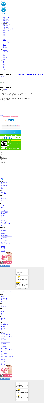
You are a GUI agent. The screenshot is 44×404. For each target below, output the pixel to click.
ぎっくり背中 (3, 206)
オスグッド (4, 67)
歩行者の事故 (3, 242)
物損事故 (4, 35)
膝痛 (1, 217)
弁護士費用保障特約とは (6, 22)
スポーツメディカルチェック (6, 42)
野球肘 (2, 200)
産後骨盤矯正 (4, 40)
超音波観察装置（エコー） (4, 182)
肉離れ (3, 44)
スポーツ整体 (3, 184)
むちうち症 (4, 46)
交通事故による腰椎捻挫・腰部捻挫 (5, 342)
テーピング (2, 187)
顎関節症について (3, 193)
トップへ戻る (1, 178)
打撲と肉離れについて (4, 213)
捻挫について (4, 64)
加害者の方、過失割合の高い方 (5, 235)
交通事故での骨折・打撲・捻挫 (6, 24)
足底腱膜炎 (4, 65)
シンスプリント (5, 62)
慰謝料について (3, 225)
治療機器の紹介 (3, 70)
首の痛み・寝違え (5, 47)
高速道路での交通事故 (4, 237)
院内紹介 (6, 89)
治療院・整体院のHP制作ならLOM (9, 291)
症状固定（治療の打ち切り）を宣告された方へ (7, 243)
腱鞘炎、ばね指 (3, 197)
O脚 (3, 66)
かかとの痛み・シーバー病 (6, 61)
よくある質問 (3, 69)
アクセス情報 (3, 250)
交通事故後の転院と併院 (6, 20)
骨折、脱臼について (5, 51)
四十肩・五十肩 (5, 50)
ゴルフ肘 (4, 55)
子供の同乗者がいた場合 (6, 30)
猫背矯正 (4, 39)
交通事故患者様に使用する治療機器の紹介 (8, 19)
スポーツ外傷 (4, 45)
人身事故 (4, 34)
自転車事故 (4, 33)
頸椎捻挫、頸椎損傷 (5, 25)
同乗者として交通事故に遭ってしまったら (8, 28)
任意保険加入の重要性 (4, 222)
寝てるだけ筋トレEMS (5, 41)
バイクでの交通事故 (5, 27)
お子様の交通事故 (3, 233)
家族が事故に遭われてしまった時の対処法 (8, 29)
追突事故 (2, 238)
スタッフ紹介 (3, 248)
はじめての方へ (3, 246)
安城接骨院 (3, 291)
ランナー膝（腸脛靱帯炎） (4, 212)
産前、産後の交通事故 (4, 240)
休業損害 (4, 18)
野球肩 (3, 54)
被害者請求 (4, 32)
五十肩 (3, 52)
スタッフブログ (3, 251)
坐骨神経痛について (5, 57)
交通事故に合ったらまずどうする (7, 17)
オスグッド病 (3, 210)
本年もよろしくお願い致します (4, 112)
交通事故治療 (3, 220)
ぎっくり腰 (4, 56)
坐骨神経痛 (4, 59)
